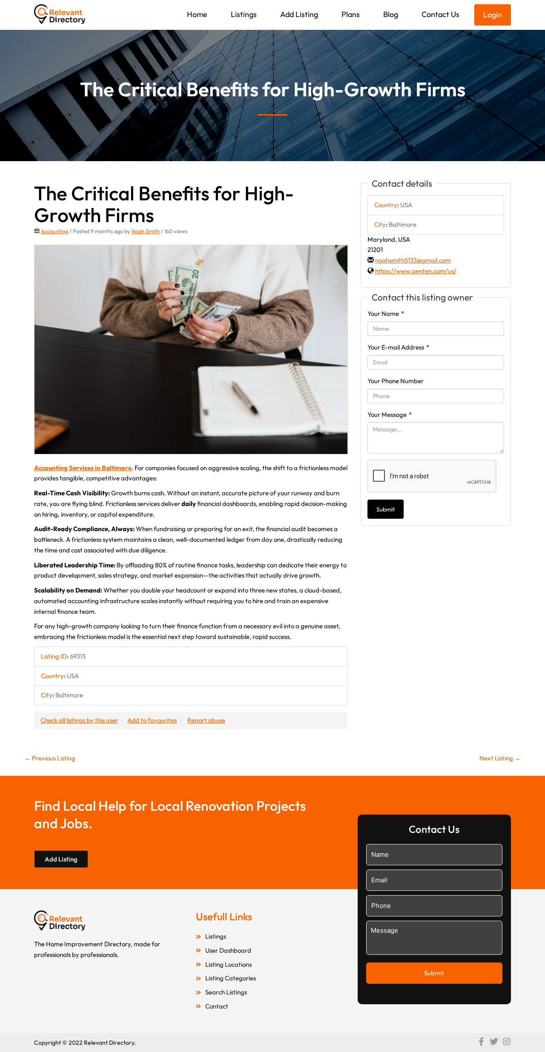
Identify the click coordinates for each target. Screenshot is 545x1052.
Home (197, 14)
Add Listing (299, 14)
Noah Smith (146, 231)
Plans (350, 14)
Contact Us (440, 14)
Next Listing (500, 758)
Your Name (385, 313)
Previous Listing (49, 758)
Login (492, 15)
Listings (244, 14)
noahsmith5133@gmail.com (413, 260)
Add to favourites (152, 720)
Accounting (54, 231)
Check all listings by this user (79, 720)
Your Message (389, 414)
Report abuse (206, 720)
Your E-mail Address (398, 347)
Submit (385, 509)
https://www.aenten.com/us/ (415, 271)
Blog (390, 14)
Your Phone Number (395, 381)
